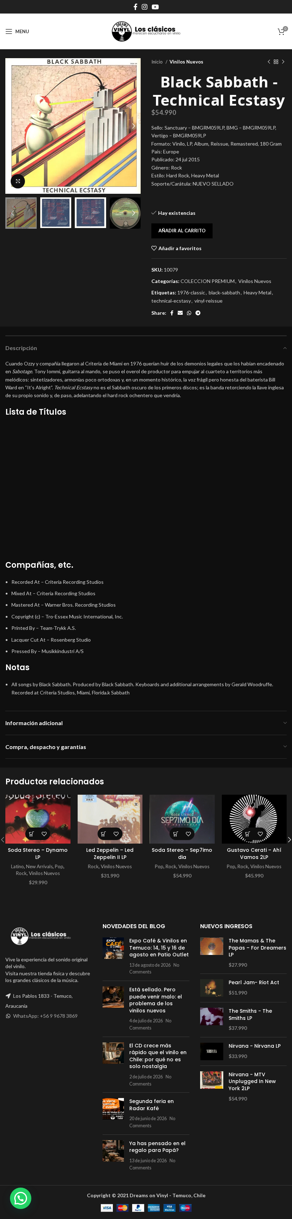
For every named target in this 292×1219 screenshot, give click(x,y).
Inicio (157, 62)
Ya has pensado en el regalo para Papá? (157, 1147)
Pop (59, 866)
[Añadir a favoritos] (44, 834)
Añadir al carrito (181, 230)
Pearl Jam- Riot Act (254, 982)
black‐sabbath (224, 292)
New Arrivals (39, 866)
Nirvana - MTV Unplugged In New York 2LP (252, 1081)
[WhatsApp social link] (189, 313)
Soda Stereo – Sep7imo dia (182, 853)
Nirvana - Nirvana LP (255, 1046)
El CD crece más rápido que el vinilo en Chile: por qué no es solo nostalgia (158, 1056)
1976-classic (191, 292)
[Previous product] (268, 62)
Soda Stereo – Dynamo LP (38, 853)
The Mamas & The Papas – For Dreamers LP (257, 947)
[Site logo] (146, 31)
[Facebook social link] (135, 6)
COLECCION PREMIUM (208, 281)
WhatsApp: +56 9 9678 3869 (45, 1016)
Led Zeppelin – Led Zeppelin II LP (110, 853)
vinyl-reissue (208, 301)
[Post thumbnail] (113, 956)
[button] (31, 834)
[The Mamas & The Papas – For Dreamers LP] (211, 952)
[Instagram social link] (145, 6)
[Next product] (283, 62)
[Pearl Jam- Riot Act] (211, 988)
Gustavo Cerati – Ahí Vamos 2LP (254, 853)
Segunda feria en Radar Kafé (151, 1105)
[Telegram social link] (198, 313)
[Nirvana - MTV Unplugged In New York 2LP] (211, 1086)
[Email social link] (180, 313)
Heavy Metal (257, 292)
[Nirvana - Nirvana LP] (211, 1051)
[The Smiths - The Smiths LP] (211, 1020)
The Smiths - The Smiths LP (250, 1015)
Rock (21, 873)
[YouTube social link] (155, 6)
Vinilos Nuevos (186, 62)
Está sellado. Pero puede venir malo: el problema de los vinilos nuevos (155, 1000)
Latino (17, 866)
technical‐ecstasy (171, 301)
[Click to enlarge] (18, 181)
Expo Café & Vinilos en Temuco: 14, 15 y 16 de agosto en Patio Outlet (159, 947)
